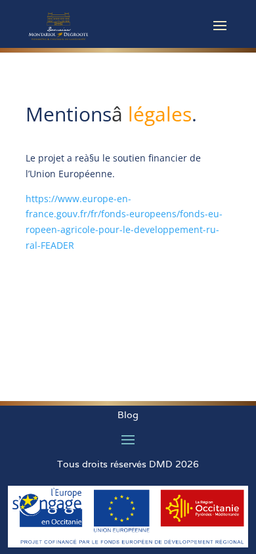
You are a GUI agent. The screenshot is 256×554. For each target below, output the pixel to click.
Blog (128, 415)
